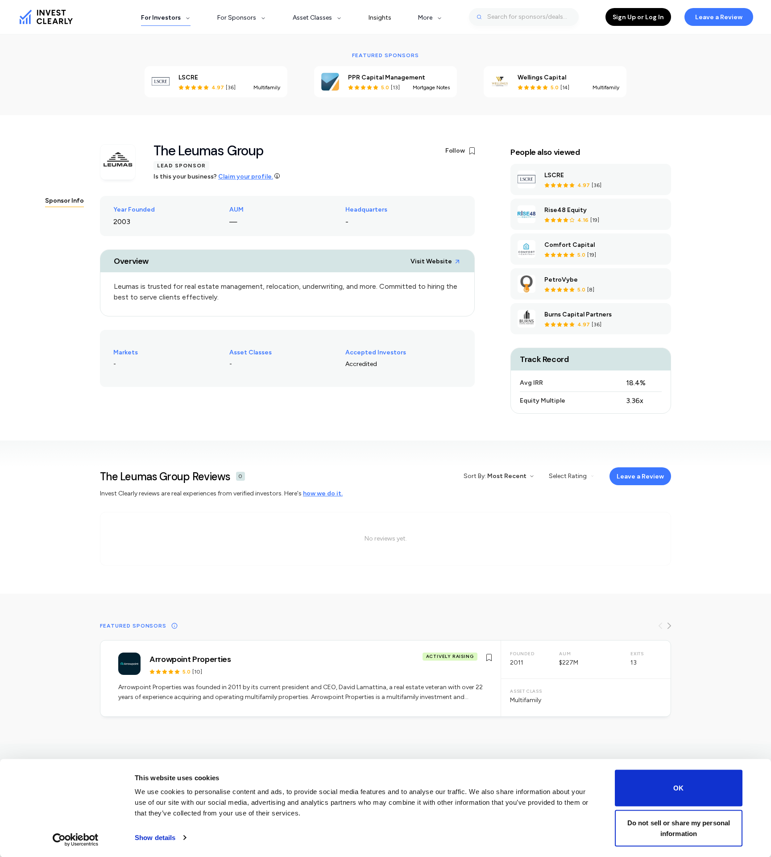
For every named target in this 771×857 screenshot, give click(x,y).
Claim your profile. (245, 176)
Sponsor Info (64, 200)
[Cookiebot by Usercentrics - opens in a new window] (76, 839)
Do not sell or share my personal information (678, 828)
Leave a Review (718, 17)
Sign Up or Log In (638, 17)
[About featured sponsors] (174, 625)
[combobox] (524, 17)
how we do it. (323, 493)
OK (678, 788)
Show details (155, 837)
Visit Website (431, 261)
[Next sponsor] (669, 626)
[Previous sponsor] (660, 626)
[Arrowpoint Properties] (385, 678)
